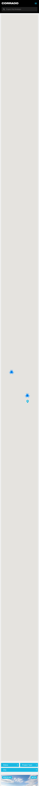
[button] (35, 3)
